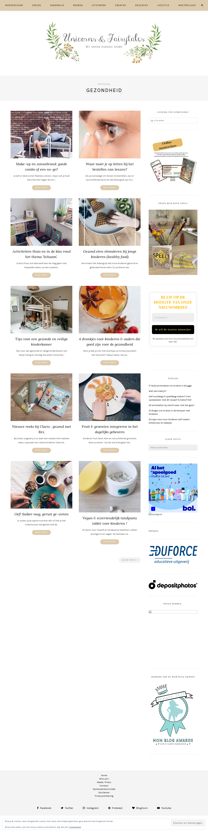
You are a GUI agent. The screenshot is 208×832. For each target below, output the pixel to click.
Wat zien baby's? (157, 391)
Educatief (141, 5)
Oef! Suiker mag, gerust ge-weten (41, 514)
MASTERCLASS (187, 5)
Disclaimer (104, 792)
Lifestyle (163, 5)
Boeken (78, 5)
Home (104, 775)
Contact (104, 785)
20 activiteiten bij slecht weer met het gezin (171, 405)
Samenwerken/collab (104, 789)
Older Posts (129, 560)
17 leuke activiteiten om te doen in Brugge (170, 385)
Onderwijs (57, 5)
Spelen (36, 5)
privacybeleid (183, 338)
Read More (41, 188)
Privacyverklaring (104, 796)
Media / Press (104, 782)
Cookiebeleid (75, 827)
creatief (120, 5)
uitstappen (99, 5)
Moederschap (14, 5)
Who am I (104, 778)
